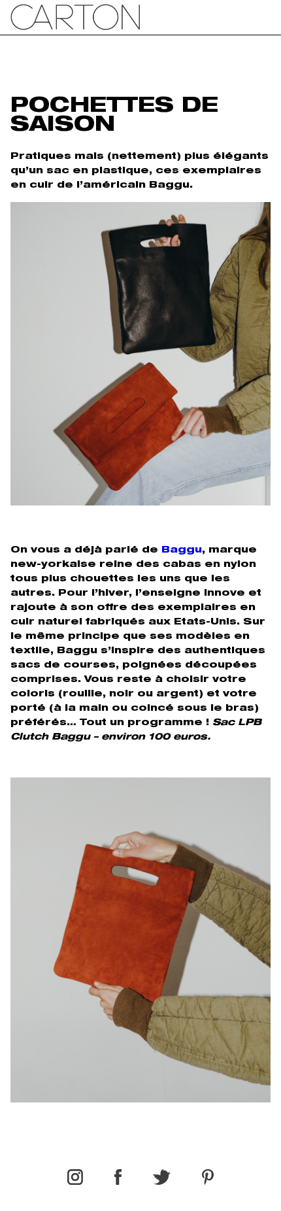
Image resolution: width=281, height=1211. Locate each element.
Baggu (181, 550)
